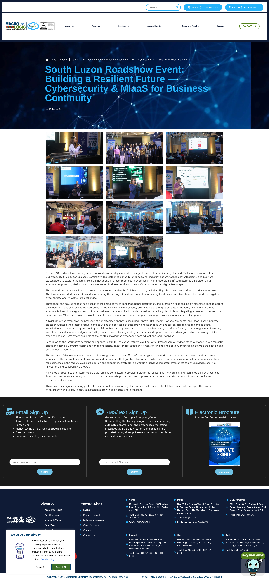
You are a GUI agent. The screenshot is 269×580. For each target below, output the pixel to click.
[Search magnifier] (177, 7)
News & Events (154, 26)
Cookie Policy (47, 559)
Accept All (61, 567)
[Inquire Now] (253, 564)
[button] (203, 7)
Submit (44, 471)
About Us (69, 26)
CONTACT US (249, 26)
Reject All (40, 567)
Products (96, 26)
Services (122, 26)
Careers (220, 26)
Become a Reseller (190, 26)
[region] (40, 552)
